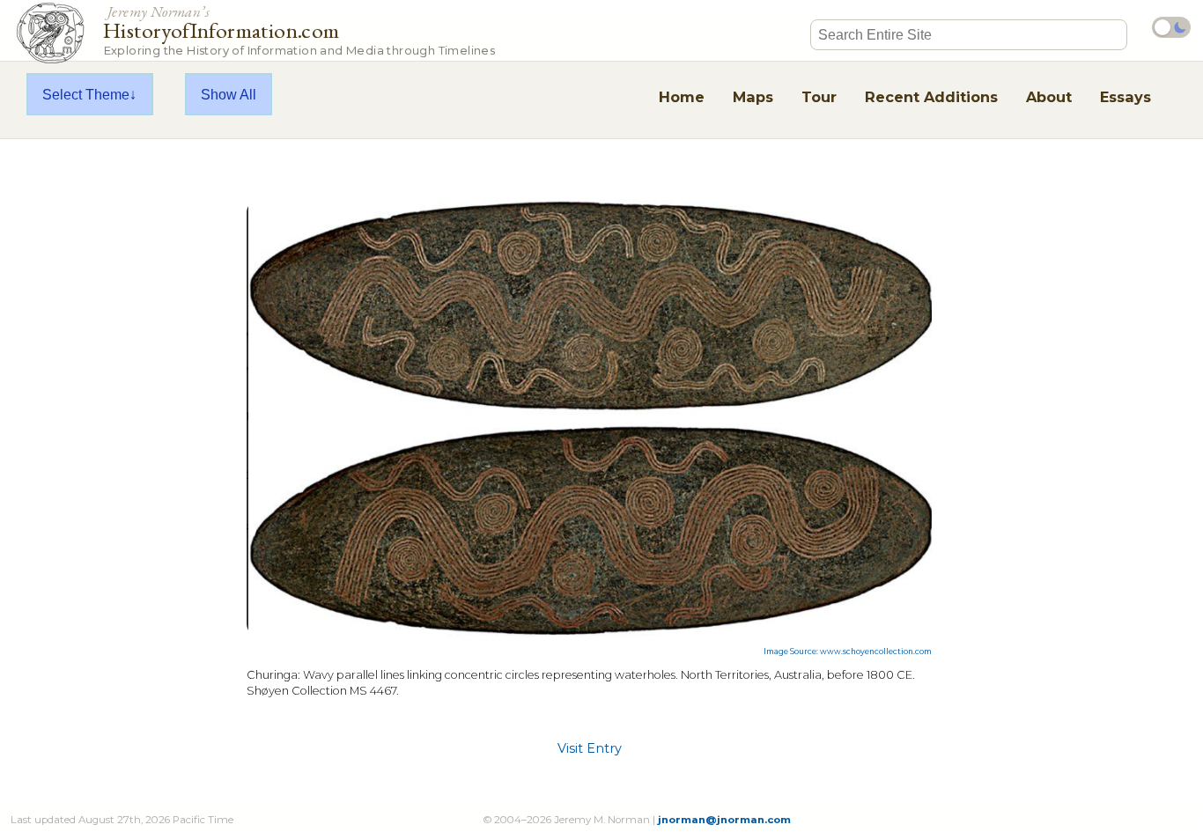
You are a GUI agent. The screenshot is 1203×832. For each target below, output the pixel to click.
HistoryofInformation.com (299, 29)
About (1049, 97)
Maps (753, 97)
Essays (1125, 97)
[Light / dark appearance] (1171, 27)
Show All (228, 94)
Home (682, 97)
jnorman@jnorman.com (724, 820)
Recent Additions (931, 97)
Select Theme (85, 94)
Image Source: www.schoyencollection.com (848, 651)
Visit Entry (589, 748)
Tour (819, 97)
